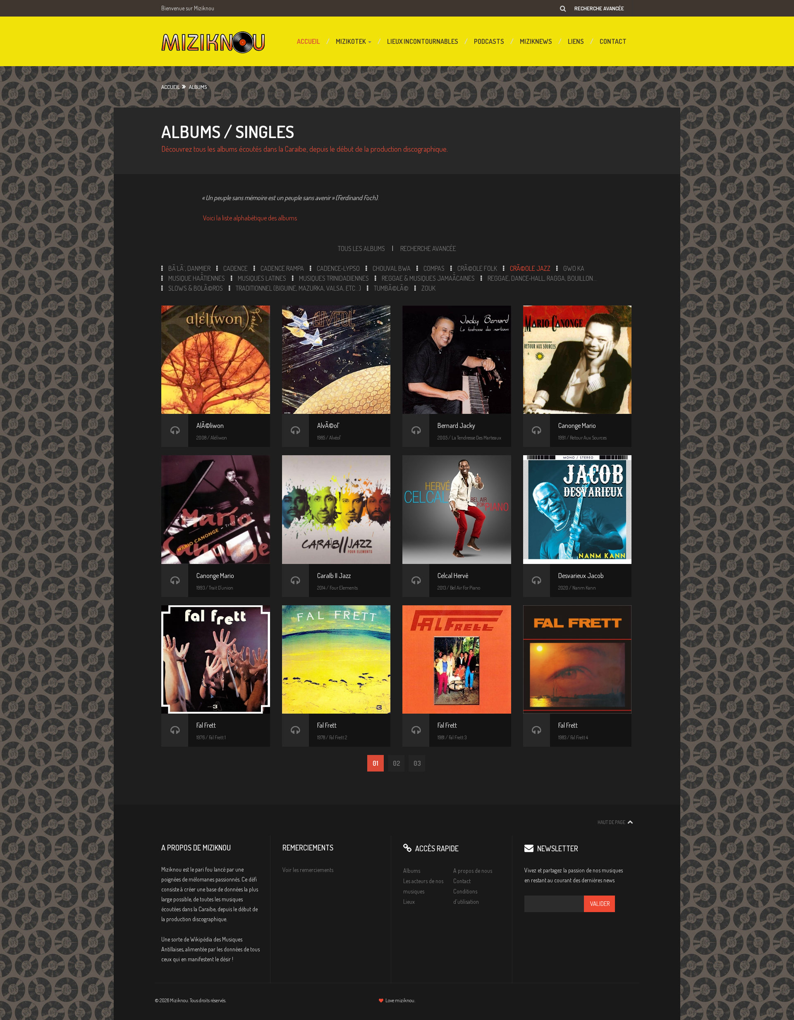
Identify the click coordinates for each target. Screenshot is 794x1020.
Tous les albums (361, 248)
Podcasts (489, 41)
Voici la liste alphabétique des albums (250, 218)
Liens (576, 41)
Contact (613, 41)
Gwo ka (573, 268)
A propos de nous (472, 870)
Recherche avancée (599, 8)
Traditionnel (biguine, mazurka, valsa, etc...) (298, 288)
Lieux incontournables (422, 41)
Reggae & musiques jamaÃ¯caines (428, 278)
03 (417, 763)
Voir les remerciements (307, 869)
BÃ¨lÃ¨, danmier (189, 268)
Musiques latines (262, 278)
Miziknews (536, 41)
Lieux (409, 901)
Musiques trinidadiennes (334, 278)
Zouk (428, 288)
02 (396, 763)
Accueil (308, 41)
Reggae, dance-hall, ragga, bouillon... (542, 278)
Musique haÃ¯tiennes (196, 278)
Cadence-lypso (338, 268)
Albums (198, 87)
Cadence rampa (282, 268)
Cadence (235, 268)
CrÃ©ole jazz (530, 268)
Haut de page (611, 822)
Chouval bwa (392, 268)
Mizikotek (351, 41)
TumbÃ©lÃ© (391, 288)
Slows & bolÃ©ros (195, 288)
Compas (434, 268)
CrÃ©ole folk (477, 268)
